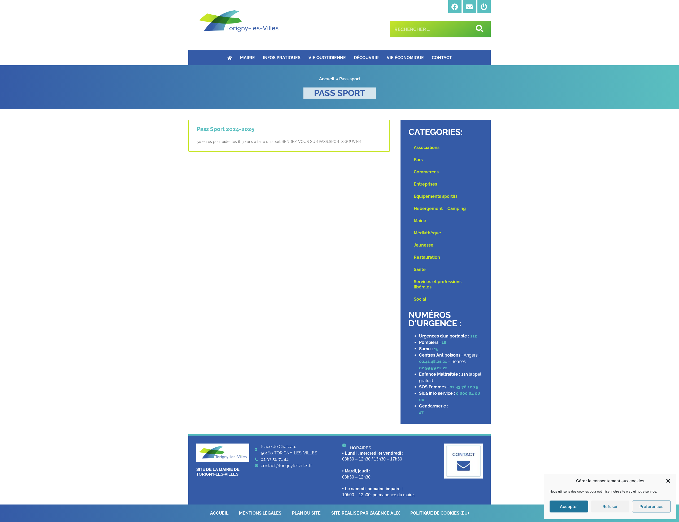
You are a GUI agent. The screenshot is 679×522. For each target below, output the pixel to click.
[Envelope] (469, 6)
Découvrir (366, 57)
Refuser (610, 506)
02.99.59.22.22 (433, 367)
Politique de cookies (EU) (439, 513)
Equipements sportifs (436, 196)
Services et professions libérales (438, 284)
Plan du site (306, 513)
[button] (668, 481)
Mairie (247, 57)
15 (436, 348)
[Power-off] (484, 6)
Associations (426, 147)
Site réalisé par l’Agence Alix (365, 513)
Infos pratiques (282, 57)
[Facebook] (455, 6)
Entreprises (425, 184)
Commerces (426, 171)
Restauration (427, 257)
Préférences (651, 506)
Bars (418, 159)
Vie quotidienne (327, 57)
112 (473, 336)
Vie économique (405, 57)
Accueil (326, 78)
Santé (420, 269)
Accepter (569, 506)
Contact (442, 57)
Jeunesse (423, 245)
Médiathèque (427, 232)
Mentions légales (260, 513)
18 (444, 342)
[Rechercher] (479, 29)
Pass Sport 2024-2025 (225, 129)
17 (422, 412)
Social (420, 299)
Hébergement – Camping (440, 208)
